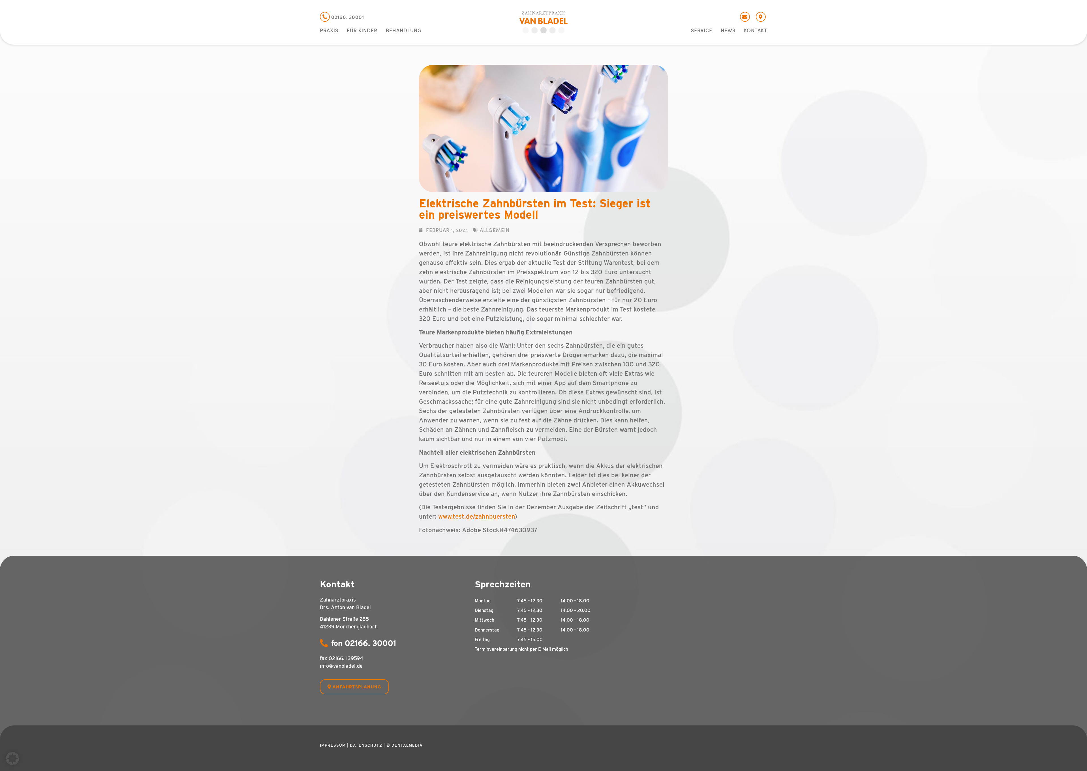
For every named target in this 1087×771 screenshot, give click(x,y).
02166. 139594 (346, 658)
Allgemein (495, 229)
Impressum (333, 745)
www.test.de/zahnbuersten (476, 516)
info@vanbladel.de (341, 666)
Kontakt (755, 30)
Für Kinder (362, 30)
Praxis (329, 30)
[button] (12, 758)
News (728, 30)
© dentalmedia (404, 745)
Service (701, 30)
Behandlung (404, 30)
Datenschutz (366, 745)
